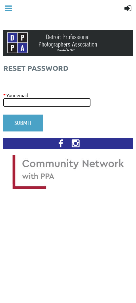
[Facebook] (60, 143)
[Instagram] (75, 143)
